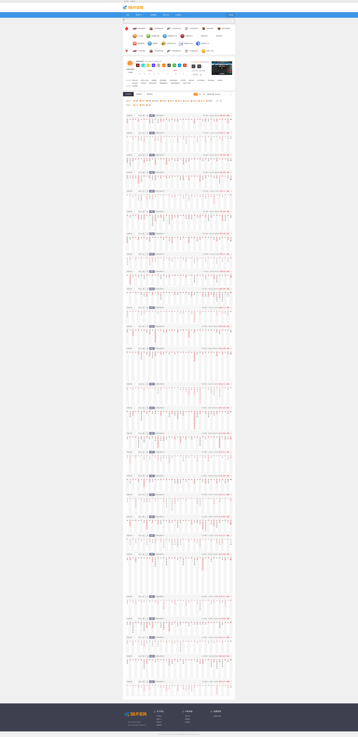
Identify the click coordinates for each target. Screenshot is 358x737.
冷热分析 (191, 80)
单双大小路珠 (145, 80)
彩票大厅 (139, 15)
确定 (152, 115)
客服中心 (159, 719)
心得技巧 (178, 15)
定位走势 (135, 83)
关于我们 (159, 716)
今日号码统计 (201, 80)
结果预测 (130, 72)
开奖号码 (187, 716)
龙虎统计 (220, 80)
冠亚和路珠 (163, 80)
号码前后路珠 (173, 80)
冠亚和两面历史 (175, 83)
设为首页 (126, 1)
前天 (204, 94)
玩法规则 (135, 86)
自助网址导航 (217, 716)
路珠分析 (135, 80)
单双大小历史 (187, 83)
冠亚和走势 (211, 80)
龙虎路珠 (154, 80)
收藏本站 (133, 1)
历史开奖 (183, 80)
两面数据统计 (164, 83)
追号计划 (166, 15)
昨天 (200, 94)
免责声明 (159, 725)
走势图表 (153, 15)
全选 (217, 101)
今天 (196, 94)
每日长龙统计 (153, 83)
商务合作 (159, 722)
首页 (127, 15)
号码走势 (143, 83)
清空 (221, 101)
